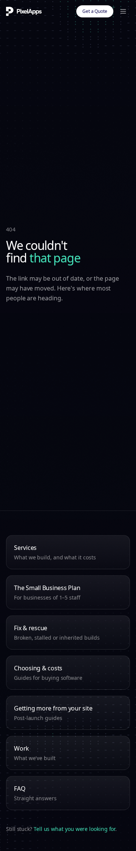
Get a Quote (94, 11)
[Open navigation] (123, 11)
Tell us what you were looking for (74, 828)
